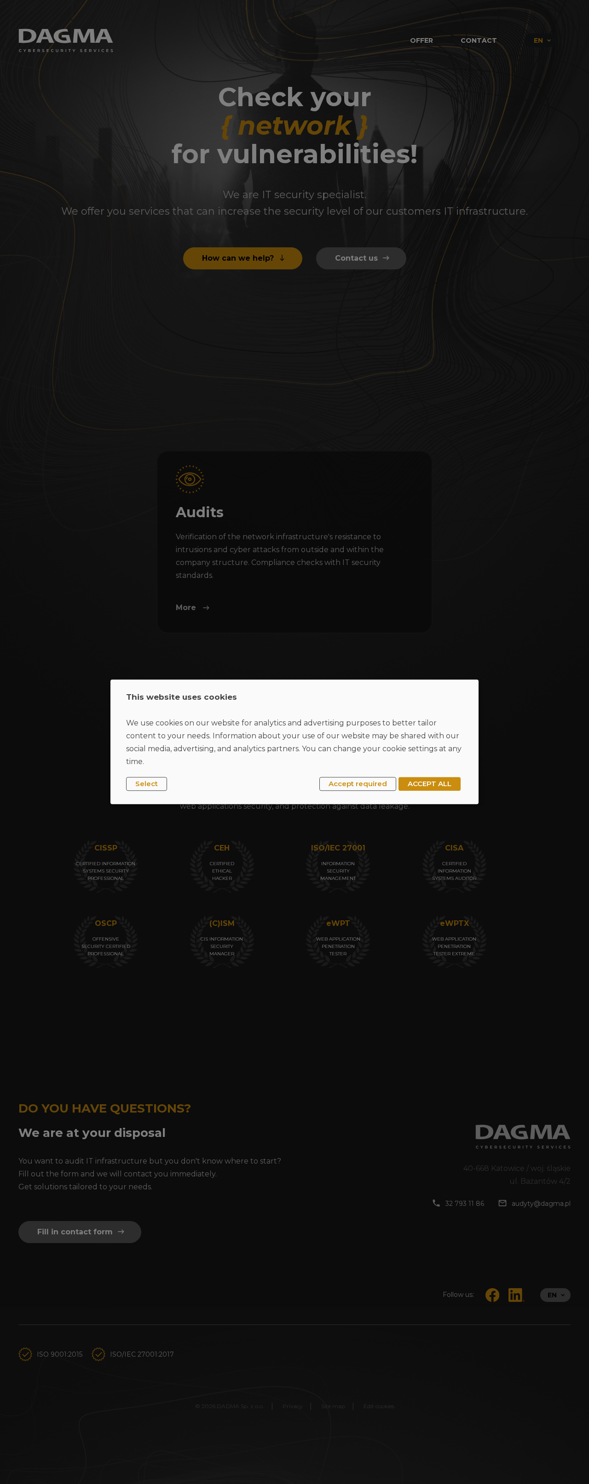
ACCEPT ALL (429, 783)
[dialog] (294, 741)
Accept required (358, 783)
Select (146, 783)
